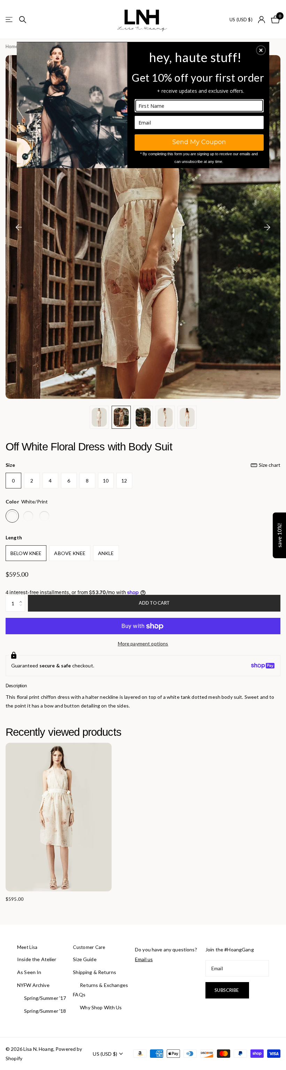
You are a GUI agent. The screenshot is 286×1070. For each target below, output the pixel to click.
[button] (261, 50)
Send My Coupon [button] (199, 142)
